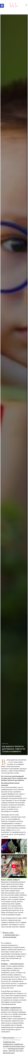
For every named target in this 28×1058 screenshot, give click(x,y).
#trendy (21, 1048)
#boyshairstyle (13, 1048)
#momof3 (12, 1046)
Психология (5, 743)
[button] (2, 6)
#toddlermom (18, 1044)
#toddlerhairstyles (9, 1042)
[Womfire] (14, 5)
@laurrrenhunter (9, 1038)
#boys (23, 1046)
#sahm (18, 1046)
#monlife (6, 1046)
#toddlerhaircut (8, 1044)
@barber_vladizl (8, 933)
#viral (5, 1051)
